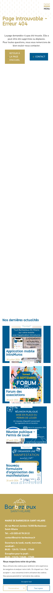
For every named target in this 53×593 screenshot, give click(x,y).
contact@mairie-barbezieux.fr (20, 537)
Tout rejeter (38, 588)
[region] (26, 575)
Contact (40, 56)
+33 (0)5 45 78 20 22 (20, 533)
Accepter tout (26, 581)
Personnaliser (13, 588)
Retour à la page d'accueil (14, 56)
